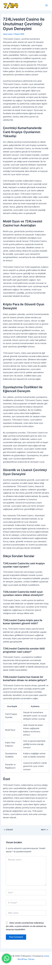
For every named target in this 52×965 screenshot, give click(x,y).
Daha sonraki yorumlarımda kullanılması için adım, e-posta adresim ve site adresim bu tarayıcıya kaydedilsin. (26, 926)
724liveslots (30, 5)
